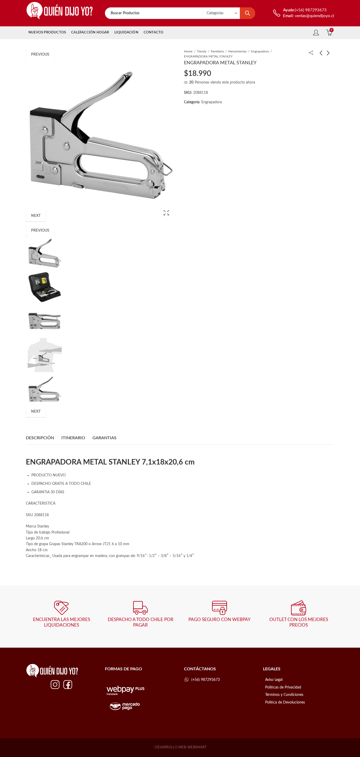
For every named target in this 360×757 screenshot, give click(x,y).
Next (36, 216)
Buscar (247, 13)
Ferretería (217, 51)
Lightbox (166, 213)
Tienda (201, 51)
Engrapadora (260, 51)
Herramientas (237, 51)
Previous (40, 54)
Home (188, 51)
